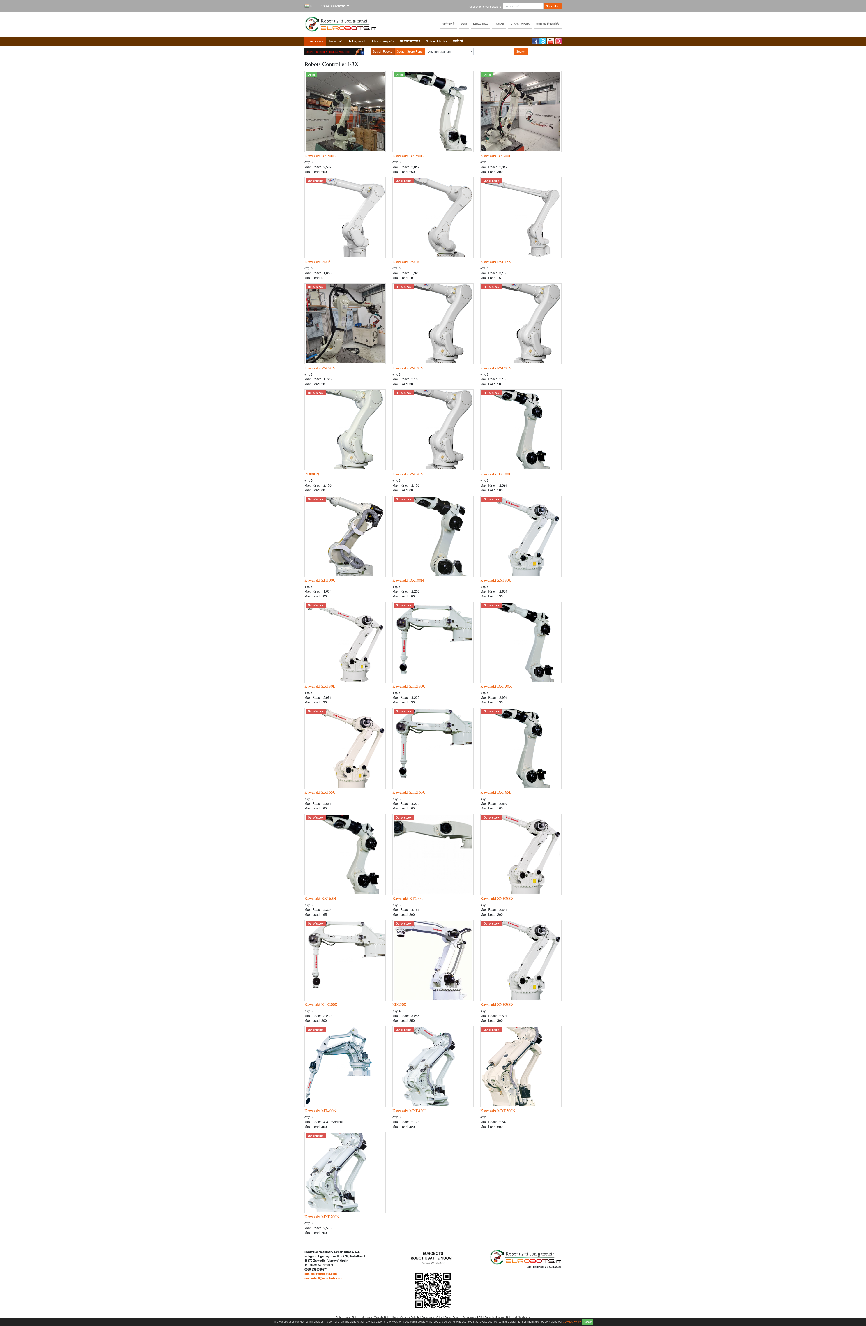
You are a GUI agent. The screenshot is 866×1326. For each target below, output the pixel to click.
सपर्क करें (458, 41)
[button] (309, 6)
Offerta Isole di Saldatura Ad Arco (328, 51)
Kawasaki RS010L (407, 261)
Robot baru (336, 41)
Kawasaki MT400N (320, 1110)
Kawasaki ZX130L (319, 686)
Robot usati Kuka (432, 1317)
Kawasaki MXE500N (497, 1110)
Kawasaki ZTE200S (320, 1004)
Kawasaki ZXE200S (497, 898)
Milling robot (357, 41)
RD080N (311, 474)
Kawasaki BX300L (495, 155)
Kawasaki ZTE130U (409, 686)
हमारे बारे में (448, 24)
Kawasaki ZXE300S (497, 1004)
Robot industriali (362, 1317)
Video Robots (520, 24)
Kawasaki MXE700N (321, 1216)
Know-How (480, 24)
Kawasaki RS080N (407, 474)
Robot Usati (343, 1317)
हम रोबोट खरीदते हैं (410, 41)
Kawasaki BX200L (320, 155)
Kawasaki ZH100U (320, 580)
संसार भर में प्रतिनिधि (547, 24)
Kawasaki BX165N (320, 898)
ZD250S (399, 1004)
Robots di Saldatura (518, 1317)
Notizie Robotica (436, 41)
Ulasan (499, 24)
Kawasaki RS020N (319, 368)
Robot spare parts (382, 41)
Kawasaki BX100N (408, 580)
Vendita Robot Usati (386, 1317)
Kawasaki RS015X (495, 261)
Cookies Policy (572, 1321)
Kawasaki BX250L (408, 155)
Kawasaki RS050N (495, 368)
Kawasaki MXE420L (409, 1110)
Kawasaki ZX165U (320, 792)
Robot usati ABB (472, 1317)
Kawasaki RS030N (407, 368)
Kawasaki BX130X (496, 686)
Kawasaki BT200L (407, 898)
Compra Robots (410, 1317)
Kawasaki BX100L (495, 474)
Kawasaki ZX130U (496, 580)
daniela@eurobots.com (320, 1273)
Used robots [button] (315, 41)
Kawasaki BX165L (495, 792)
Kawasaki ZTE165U (409, 792)
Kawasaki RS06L (318, 261)
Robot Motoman (494, 1317)
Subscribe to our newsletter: (486, 6)
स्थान (464, 24)
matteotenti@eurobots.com (323, 1278)
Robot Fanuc (453, 1317)
